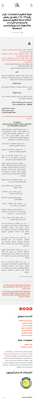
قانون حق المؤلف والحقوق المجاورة (13, 354)
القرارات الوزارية (27, 323)
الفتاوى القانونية (27, 333)
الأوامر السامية (27, 325)
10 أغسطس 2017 (16, 32)
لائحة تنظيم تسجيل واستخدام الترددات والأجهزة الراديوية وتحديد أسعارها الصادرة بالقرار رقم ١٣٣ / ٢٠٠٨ (17, 60)
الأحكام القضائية (27, 330)
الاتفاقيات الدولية (26, 328)
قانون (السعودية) (26, 347)
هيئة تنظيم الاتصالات (24, 276)
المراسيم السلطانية (25, 321)
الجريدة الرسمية (27, 335)
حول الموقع (28, 344)
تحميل (29, 43)
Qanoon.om (25, 397)
